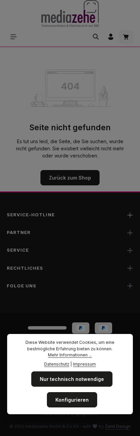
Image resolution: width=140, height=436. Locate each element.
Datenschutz (56, 364)
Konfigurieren (72, 400)
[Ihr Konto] (111, 37)
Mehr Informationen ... (70, 354)
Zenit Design (117, 426)
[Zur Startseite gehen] (70, 13)
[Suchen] (96, 37)
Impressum (84, 364)
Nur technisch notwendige (72, 379)
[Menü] (13, 37)
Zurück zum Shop (70, 178)
